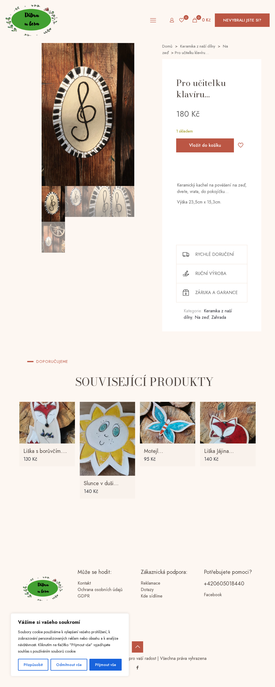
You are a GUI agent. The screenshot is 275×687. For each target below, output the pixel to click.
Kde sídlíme (151, 596)
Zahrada (218, 317)
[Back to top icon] (137, 647)
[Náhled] (127, 444)
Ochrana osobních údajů (100, 589)
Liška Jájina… (219, 451)
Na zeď (202, 317)
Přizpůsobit (33, 664)
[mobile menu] (153, 20)
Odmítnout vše (69, 664)
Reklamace (150, 583)
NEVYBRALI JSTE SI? (242, 20)
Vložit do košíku (205, 145)
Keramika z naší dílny (197, 46)
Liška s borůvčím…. (45, 451)
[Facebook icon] (138, 668)
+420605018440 (224, 584)
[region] (70, 644)
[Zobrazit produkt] (67, 421)
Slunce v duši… (101, 483)
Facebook (213, 595)
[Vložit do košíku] (67, 409)
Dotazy (147, 589)
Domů (167, 46)
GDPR (84, 596)
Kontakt (84, 583)
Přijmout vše (105, 664)
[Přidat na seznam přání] (67, 432)
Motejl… (153, 451)
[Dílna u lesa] (31, 20)
